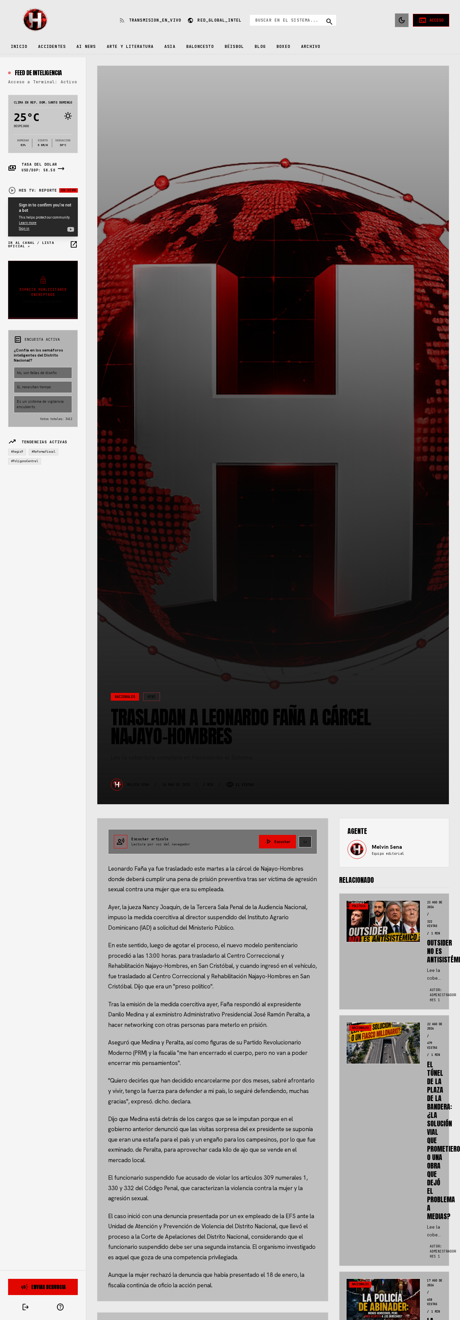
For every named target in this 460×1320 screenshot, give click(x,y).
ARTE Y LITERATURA (130, 47)
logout (26, 1307)
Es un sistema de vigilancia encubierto (40, 404)
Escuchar (277, 841)
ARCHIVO (310, 47)
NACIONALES (125, 697)
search (329, 22)
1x (305, 842)
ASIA (169, 47)
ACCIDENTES (52, 47)
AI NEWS (86, 47)
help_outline (60, 1307)
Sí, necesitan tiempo (34, 387)
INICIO (19, 47)
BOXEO (283, 47)
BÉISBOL (234, 47)
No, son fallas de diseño (37, 372)
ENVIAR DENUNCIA (43, 1287)
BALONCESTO (200, 47)
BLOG (260, 47)
